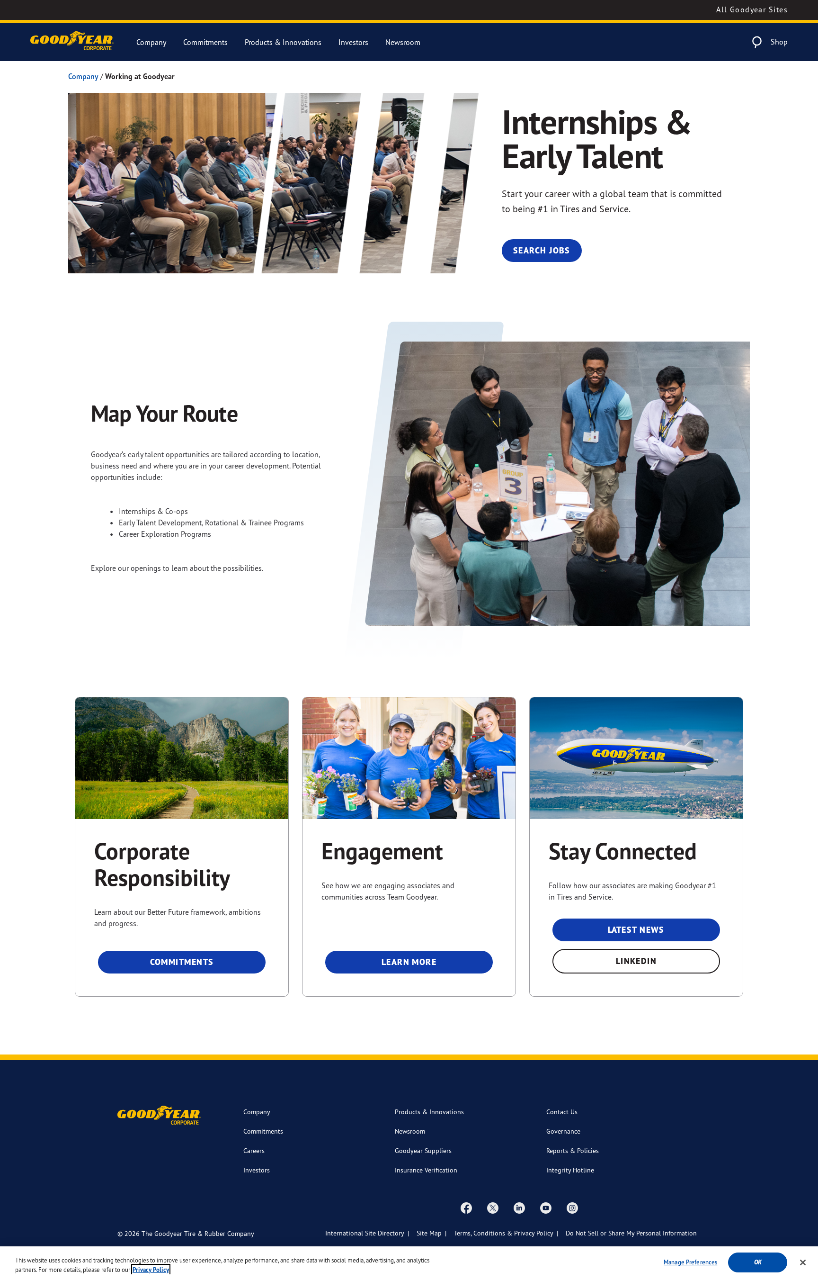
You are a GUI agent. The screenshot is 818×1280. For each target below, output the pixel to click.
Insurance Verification (426, 1170)
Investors (353, 42)
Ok (758, 1262)
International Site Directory (364, 1233)
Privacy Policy (151, 1270)
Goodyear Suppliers (423, 1150)
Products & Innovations (283, 42)
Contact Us (562, 1112)
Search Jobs (541, 250)
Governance (563, 1131)
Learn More (409, 961)
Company (151, 42)
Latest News (636, 929)
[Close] (802, 1262)
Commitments (205, 42)
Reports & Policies (572, 1150)
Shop (779, 41)
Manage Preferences (690, 1262)
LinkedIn (636, 960)
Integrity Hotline (570, 1170)
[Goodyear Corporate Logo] (72, 42)
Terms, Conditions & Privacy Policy (503, 1233)
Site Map (429, 1233)
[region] (409, 1263)
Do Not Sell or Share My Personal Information (631, 1233)
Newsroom (402, 42)
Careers (254, 1150)
